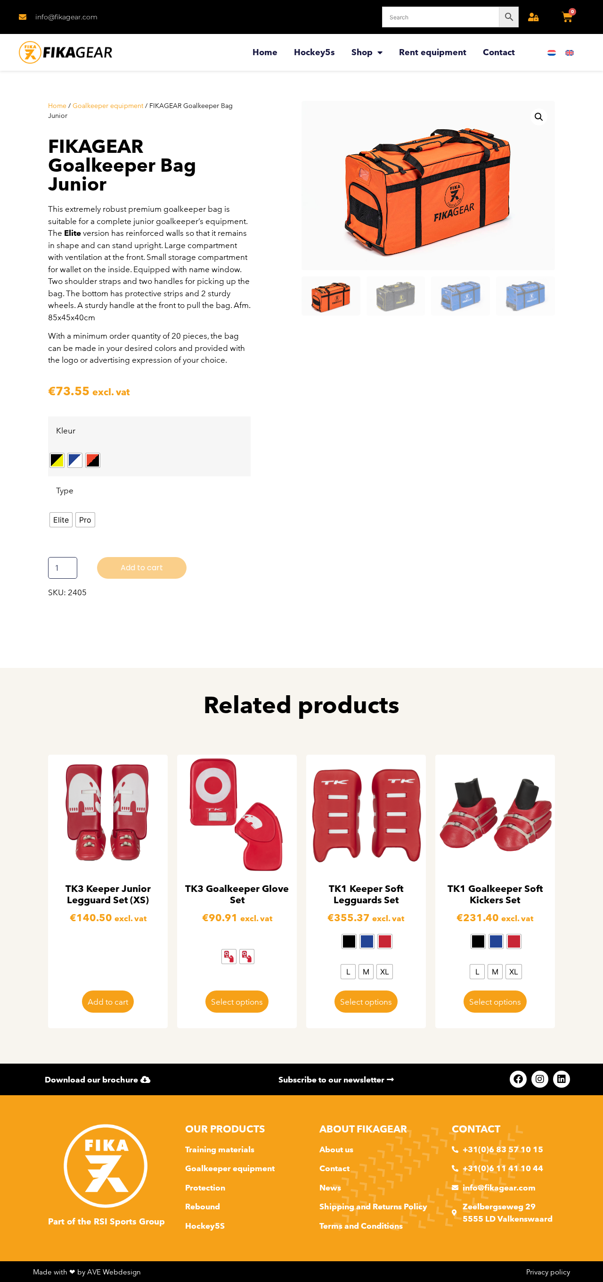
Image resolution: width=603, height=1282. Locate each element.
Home (265, 52)
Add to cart (142, 567)
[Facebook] (518, 1079)
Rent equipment (432, 52)
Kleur (65, 430)
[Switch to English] (570, 52)
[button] (538, 116)
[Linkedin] (561, 1079)
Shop (362, 52)
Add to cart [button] (108, 1002)
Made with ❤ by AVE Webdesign (87, 1271)
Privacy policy (548, 1271)
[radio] (57, 460)
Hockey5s (314, 52)
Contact (499, 52)
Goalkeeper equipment (108, 105)
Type (64, 490)
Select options (237, 1002)
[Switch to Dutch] (552, 52)
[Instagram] (539, 1079)
